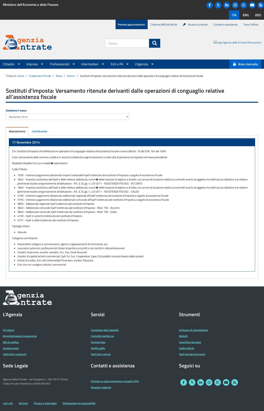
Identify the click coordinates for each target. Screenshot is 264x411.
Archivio (23, 403)
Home (20, 76)
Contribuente (39, 131)
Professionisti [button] (60, 64)
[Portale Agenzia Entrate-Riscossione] (237, 43)
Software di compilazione (193, 330)
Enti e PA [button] (117, 64)
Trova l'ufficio (250, 24)
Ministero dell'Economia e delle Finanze (30, 4)
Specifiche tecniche (190, 342)
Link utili (8, 403)
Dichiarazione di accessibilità (79, 403)
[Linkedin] (226, 5)
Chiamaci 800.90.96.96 (164, 24)
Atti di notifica (11, 342)
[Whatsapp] (243, 5)
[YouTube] (252, 5)
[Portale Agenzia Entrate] (27, 43)
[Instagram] (235, 5)
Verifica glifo (98, 348)
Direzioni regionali (101, 387)
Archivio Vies (98, 342)
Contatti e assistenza (225, 24)
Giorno (71, 76)
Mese (59, 76)
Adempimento (17, 131)
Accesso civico (11, 348)
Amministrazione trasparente (20, 336)
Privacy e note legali (45, 403)
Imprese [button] (32, 64)
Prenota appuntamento (131, 24)
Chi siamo (8, 330)
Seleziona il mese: (16, 110)
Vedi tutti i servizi (101, 354)
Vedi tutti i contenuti (14, 354)
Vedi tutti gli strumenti (192, 354)
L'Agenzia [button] (142, 64)
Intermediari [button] (90, 64)
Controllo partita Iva (102, 336)
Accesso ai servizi (198, 24)
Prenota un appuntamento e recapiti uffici (115, 381)
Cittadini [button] (9, 64)
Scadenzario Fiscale (40, 76)
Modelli (183, 336)
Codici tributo (186, 348)
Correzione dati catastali (104, 330)
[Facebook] (209, 5)
